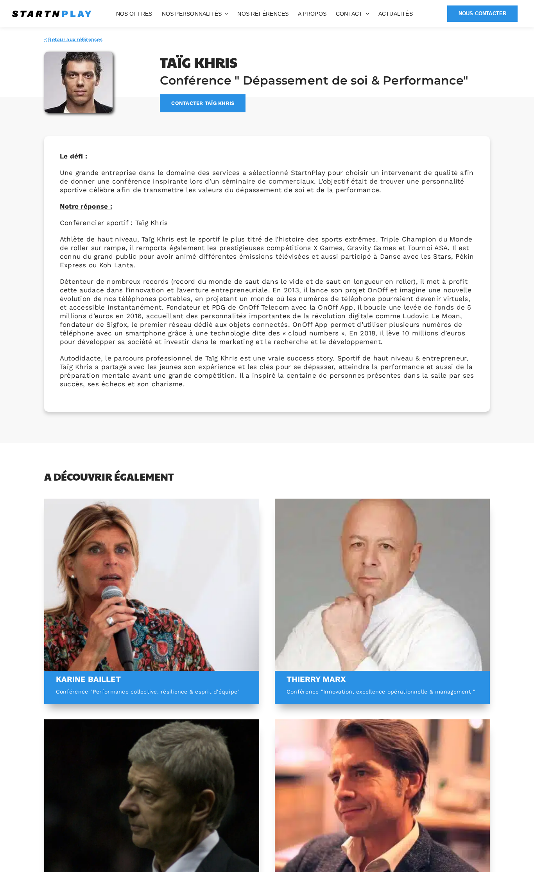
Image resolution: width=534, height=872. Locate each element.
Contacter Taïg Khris (202, 103)
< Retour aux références (73, 39)
